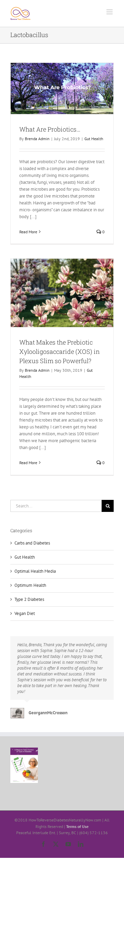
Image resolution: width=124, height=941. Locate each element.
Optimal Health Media (35, 571)
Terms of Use (77, 826)
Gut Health (93, 138)
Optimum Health (30, 585)
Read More (28, 231)
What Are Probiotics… (49, 129)
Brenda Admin (37, 138)
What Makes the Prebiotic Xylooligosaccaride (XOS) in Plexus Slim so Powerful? (59, 351)
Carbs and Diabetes (32, 543)
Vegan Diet (24, 613)
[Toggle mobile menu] (110, 11)
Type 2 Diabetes (29, 599)
